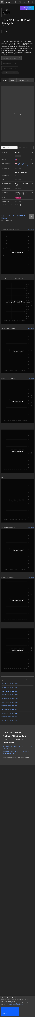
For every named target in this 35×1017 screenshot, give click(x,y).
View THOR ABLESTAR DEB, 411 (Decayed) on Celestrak (16, 747)
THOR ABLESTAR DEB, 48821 (10, 684)
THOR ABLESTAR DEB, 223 (9, 717)
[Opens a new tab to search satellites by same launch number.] (32, 152)
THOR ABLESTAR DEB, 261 (9, 709)
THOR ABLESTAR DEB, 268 (9, 691)
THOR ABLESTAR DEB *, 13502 (10, 698)
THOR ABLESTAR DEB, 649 (9, 687)
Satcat (8, 2)
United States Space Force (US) (23, 164)
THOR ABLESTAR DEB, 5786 (10, 702)
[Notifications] (28, 2)
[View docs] (20, 2)
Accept (5, 1009)
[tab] (5, 80)
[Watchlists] (24, 2)
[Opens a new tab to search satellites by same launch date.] (32, 183)
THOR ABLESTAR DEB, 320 (9, 706)
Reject (5, 1013)
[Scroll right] (31, 80)
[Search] (15, 2)
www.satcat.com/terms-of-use (14, 1004)
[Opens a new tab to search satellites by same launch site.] (32, 192)
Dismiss (27, 11)
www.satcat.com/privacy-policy (10, 1003)
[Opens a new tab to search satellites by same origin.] (32, 159)
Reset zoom (30, 229)
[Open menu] (2, 2)
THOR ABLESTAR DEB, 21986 (10, 695)
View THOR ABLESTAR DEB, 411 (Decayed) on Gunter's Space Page (16, 752)
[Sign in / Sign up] (33, 2)
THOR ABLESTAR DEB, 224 (9, 713)
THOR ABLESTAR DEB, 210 (9, 720)
